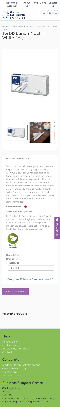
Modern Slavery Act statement (21, 364)
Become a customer (11, 4)
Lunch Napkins (19, 26)
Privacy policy (10, 341)
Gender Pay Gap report (16, 368)
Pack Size (13, 262)
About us (27, 4)
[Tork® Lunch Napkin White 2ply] (30, 84)
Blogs (43, 2)
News (35, 2)
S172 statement (11, 375)
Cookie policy (10, 345)
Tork (16, 258)
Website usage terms (15, 348)
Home (5, 26)
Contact (7, 352)
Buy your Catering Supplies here (28, 279)
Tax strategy (9, 372)
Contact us (52, 4)
